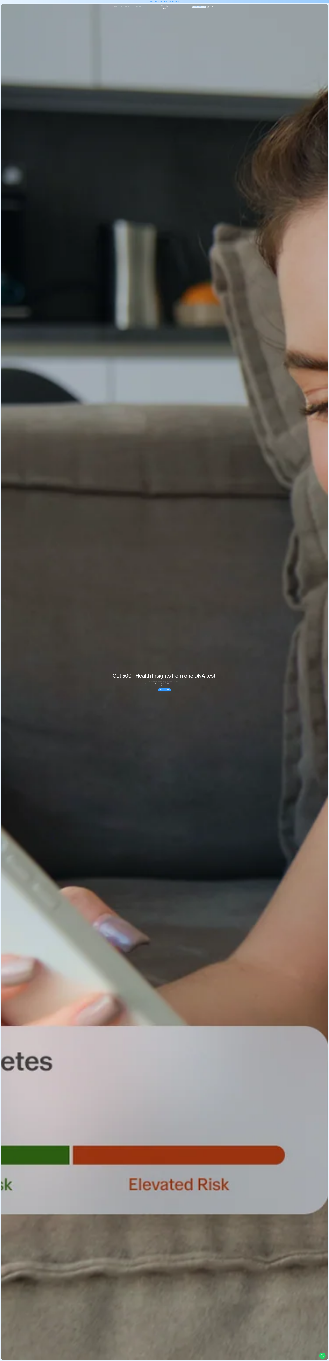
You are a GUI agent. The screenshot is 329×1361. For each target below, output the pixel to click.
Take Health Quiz (199, 7)
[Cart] (216, 7)
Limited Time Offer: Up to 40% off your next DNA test (164, 1)
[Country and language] (208, 7)
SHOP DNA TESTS (165, 689)
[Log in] (213, 7)
